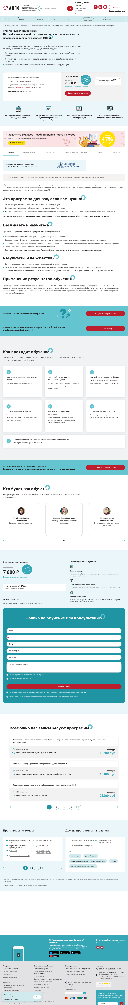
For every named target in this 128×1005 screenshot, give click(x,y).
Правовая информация (11, 990)
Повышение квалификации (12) (82, 846)
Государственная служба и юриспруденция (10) (18, 847)
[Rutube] (102, 947)
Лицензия (69, 19)
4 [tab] (71, 807)
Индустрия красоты (41, 984)
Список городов (70, 989)
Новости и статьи (9, 980)
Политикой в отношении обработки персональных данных (68, 692)
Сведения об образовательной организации (88, 19)
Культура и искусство (41, 987)
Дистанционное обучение (43, 966)
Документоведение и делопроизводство (48, 979)
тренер (113, 861)
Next (124, 541)
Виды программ (71, 966)
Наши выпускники (107, 19)
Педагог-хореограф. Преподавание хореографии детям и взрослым (40, 764)
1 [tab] (49, 807)
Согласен (12, 692)
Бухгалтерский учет (41, 969)
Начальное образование (42, 993)
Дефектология (39, 976)
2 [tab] (56, 807)
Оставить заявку (105, 328)
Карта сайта (69, 987)
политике (14, 999)
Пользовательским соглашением (68, 696)
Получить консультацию (105, 313)
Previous (3, 541)
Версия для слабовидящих (117, 11)
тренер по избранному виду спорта (83, 866)
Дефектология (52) (42, 846)
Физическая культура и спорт (44, 1001)
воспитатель (75, 856)
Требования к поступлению (76, 153)
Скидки (100, 153)
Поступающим (56, 19)
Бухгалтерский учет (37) (44, 841)
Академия (8, 19)
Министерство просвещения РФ (14, 1003)
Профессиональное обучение (75, 974)
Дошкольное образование (43, 982)
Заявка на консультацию (78, 93)
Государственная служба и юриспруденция (43, 972)
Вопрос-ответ (7, 974)
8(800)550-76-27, (104, 969)
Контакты (119, 19)
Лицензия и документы (11, 969)
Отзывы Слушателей (10, 971)
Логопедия (37, 990)
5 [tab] (78, 807)
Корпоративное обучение (40, 19)
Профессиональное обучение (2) (83, 841)
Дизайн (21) (13, 851)
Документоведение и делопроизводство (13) (43, 852)
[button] (8, 637)
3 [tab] (40, 868)
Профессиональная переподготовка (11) (105, 842)
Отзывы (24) (49, 153)
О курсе (11, 153)
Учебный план (29, 153)
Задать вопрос (117, 7)
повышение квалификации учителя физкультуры (88, 861)
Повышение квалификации (29, 77)
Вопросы (116, 153)
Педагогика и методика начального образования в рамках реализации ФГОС (44, 785)
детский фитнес (90, 856)
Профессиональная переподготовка (77, 969)
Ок (37, 997)
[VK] (98, 947)
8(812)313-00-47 (115, 969)
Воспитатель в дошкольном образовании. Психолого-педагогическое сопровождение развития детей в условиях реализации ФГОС (59, 741)
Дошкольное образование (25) (19, 856)
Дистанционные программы (23, 19)
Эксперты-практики (10, 977)
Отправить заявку (64, 686)
